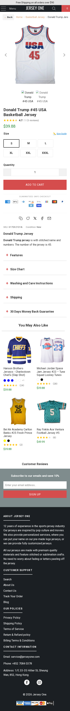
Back (8, 17)
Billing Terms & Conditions (19, 640)
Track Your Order (13, 596)
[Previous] (6, 55)
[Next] (64, 55)
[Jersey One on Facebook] (27, 683)
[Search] (54, 8)
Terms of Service (13, 629)
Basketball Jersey (35, 17)
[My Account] (58, 8)
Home (19, 17)
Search (7, 579)
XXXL (45, 153)
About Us (8, 585)
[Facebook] (42, 218)
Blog (6, 602)
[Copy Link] (21, 218)
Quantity (8, 165)
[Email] (49, 218)
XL (11, 153)
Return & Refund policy (16, 634)
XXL (28, 153)
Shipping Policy (12, 623)
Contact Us (9, 590)
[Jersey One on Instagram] (39, 683)
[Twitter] (35, 218)
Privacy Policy (11, 617)
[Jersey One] (35, 8)
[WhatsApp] (28, 218)
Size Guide (60, 133)
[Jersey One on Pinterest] (33, 684)
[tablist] (34, 97)
